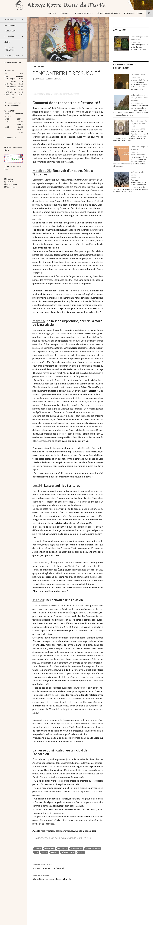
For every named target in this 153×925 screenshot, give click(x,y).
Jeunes (7, 42)
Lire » (142, 89)
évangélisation (93, 849)
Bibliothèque (10, 31)
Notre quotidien (83, 13)
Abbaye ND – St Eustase (134, 13)
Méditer (9, 179)
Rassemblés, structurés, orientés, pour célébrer (139, 123)
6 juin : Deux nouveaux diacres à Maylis (51, 877)
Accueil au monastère (9, 49)
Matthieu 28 (41, 171)
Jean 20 (38, 600)
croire (38, 849)
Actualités (10, 182)
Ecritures (49, 849)
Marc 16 (38, 321)
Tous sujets (11, 187)
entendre (62, 849)
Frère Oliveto (54, 79)
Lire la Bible (38, 66)
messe (44, 852)
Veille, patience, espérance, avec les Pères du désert (139, 98)
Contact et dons (12, 56)
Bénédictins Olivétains (107, 13)
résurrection (68, 852)
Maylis (51, 13)
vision (81, 852)
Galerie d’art (10, 25)
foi (36, 852)
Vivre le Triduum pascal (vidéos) (48, 867)
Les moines (64, 13)
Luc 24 (37, 485)
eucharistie (76, 849)
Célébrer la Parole (138, 74)
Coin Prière (9, 36)
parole (54, 852)
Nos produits (10, 20)
